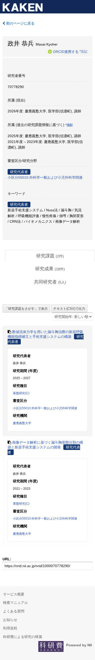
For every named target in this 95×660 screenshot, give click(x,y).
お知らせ (10, 620)
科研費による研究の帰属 (22, 637)
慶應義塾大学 (22, 423)
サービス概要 (13, 594)
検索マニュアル (15, 603)
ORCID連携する (66, 51)
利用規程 (10, 628)
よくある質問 (13, 611)
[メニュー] (88, 6)
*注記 (83, 51)
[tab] (50, 256)
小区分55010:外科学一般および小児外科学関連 (45, 177)
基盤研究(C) (21, 393)
